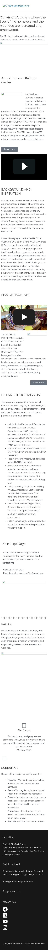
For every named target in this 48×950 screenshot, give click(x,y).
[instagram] (5, 929)
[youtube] (5, 923)
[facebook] (5, 911)
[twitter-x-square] (5, 917)
